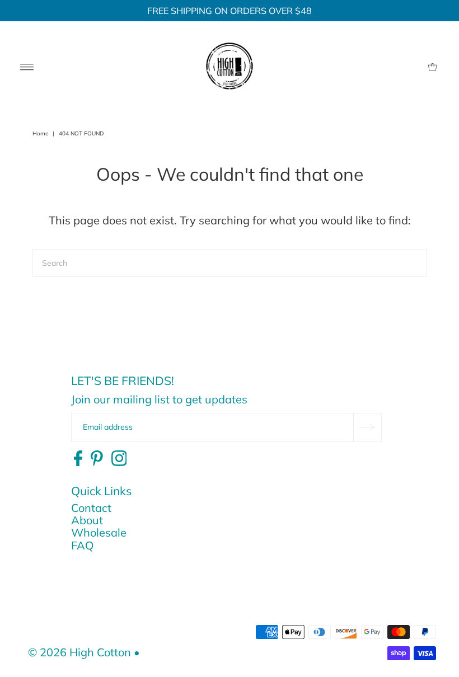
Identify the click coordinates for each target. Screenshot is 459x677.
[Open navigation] (27, 66)
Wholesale (99, 532)
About (87, 520)
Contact (91, 508)
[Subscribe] (367, 427)
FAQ (82, 545)
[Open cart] (432, 66)
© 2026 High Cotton (79, 652)
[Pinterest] (97, 458)
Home (40, 133)
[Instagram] (119, 458)
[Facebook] (78, 458)
